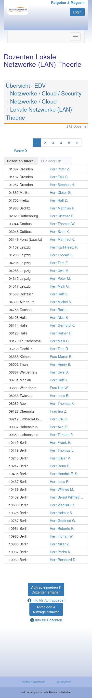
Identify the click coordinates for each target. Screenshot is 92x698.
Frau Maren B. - (46, 356)
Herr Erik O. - (46, 419)
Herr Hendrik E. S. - (46, 473)
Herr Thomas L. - (46, 450)
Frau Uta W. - (46, 387)
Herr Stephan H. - (46, 184)
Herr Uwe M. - (46, 270)
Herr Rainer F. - (46, 333)
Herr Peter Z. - (46, 169)
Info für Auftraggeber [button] (48, 600)
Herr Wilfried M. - (46, 489)
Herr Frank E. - (46, 442)
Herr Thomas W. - (46, 223)
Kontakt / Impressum (33, 682)
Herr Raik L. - (46, 309)
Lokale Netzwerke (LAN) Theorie (39, 113)
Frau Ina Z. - (46, 411)
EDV (40, 85)
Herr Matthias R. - (46, 208)
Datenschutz (63, 682)
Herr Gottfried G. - (46, 520)
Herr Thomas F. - (46, 403)
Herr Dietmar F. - (46, 215)
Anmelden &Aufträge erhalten (46, 609)
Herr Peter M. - (46, 278)
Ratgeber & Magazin (68, 2)
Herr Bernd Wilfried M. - (46, 497)
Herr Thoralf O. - (46, 255)
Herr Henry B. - (46, 364)
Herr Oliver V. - (46, 458)
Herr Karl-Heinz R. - (46, 247)
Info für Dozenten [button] (48, 619)
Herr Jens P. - (46, 481)
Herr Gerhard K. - (46, 325)
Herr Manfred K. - (46, 239)
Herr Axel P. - (46, 426)
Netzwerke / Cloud (33, 101)
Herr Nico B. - (46, 317)
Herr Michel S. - (46, 301)
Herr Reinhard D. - (46, 559)
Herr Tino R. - (46, 348)
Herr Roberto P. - (46, 528)
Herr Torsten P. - (46, 434)
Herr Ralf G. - (46, 294)
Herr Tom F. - (46, 262)
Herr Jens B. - (46, 395)
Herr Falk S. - (46, 176)
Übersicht (18, 85)
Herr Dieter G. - (46, 192)
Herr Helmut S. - (46, 512)
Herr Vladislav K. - (46, 505)
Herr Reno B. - (46, 465)
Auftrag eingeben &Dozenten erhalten (46, 589)
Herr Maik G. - (46, 286)
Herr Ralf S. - (46, 380)
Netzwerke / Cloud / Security (46, 93)
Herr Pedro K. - (46, 551)
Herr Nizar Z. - (46, 544)
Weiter (19, 150)
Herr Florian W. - (46, 536)
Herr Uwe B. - (46, 372)
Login (77, 12)
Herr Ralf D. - (46, 200)
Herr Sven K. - (46, 231)
